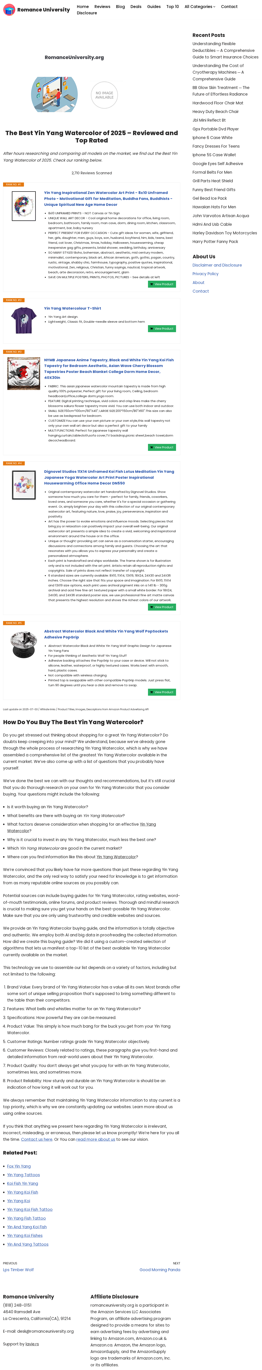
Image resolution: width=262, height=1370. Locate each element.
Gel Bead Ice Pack (210, 198)
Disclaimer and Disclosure (217, 265)
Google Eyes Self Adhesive (218, 163)
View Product (164, 284)
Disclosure (87, 13)
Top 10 (172, 6)
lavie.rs (32, 1344)
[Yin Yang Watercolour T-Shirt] (23, 320)
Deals (136, 6)
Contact (229, 6)
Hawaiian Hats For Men (214, 207)
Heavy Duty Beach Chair (216, 111)
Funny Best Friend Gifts (214, 190)
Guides (154, 6)
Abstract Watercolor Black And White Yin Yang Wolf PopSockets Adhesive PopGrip (106, 634)
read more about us (95, 1139)
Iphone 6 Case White (213, 137)
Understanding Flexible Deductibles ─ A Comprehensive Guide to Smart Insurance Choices (226, 50)
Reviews (102, 6)
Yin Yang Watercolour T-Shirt (72, 308)
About (198, 282)
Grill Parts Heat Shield (213, 181)
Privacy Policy (206, 274)
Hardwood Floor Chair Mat (218, 103)
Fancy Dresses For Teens (216, 146)
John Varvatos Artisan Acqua (221, 216)
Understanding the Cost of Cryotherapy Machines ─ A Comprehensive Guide (218, 72)
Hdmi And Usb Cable (212, 224)
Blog (120, 6)
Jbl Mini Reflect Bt (209, 120)
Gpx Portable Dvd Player (216, 129)
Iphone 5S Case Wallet (214, 155)
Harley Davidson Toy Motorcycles (225, 233)
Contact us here (36, 1139)
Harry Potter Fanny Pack (215, 241)
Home (83, 6)
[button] (214, 7)
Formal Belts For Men (212, 172)
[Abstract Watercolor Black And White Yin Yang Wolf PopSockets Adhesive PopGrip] (23, 644)
